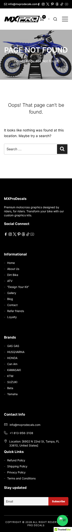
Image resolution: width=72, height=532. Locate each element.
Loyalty (12, 317)
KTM (10, 376)
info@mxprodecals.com (21, 4)
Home (18, 61)
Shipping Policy (17, 466)
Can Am (12, 364)
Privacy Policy (16, 472)
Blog (29, 61)
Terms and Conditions (21, 478)
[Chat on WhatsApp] (62, 520)
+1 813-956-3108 (21, 433)
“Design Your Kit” (18, 287)
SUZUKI (12, 382)
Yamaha (12, 394)
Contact (12, 305)
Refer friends (15, 311)
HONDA (12, 358)
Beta (10, 388)
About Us (13, 269)
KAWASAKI (14, 370)
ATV (9, 281)
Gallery (11, 293)
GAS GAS (13, 346)
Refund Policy (16, 460)
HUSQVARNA (15, 352)
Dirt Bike (12, 275)
